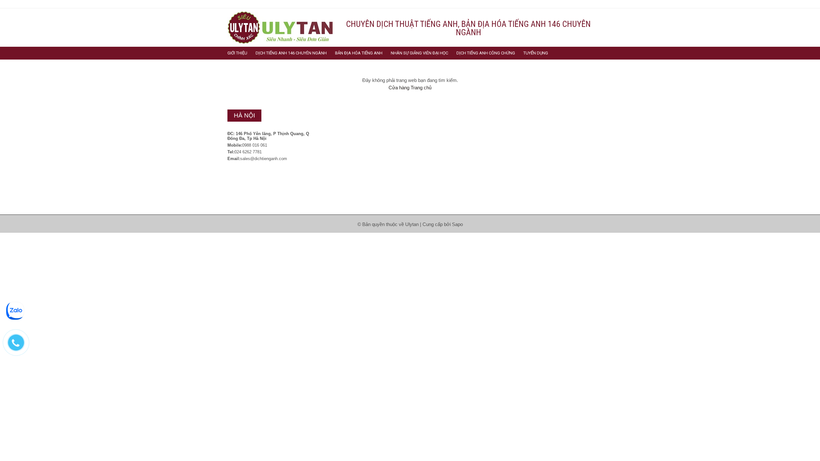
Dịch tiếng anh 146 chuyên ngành (291, 53)
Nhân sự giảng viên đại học (419, 53)
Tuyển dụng (535, 53)
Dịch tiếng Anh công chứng (485, 53)
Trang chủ (421, 87)
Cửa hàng (399, 87)
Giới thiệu (237, 53)
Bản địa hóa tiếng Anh (358, 53)
